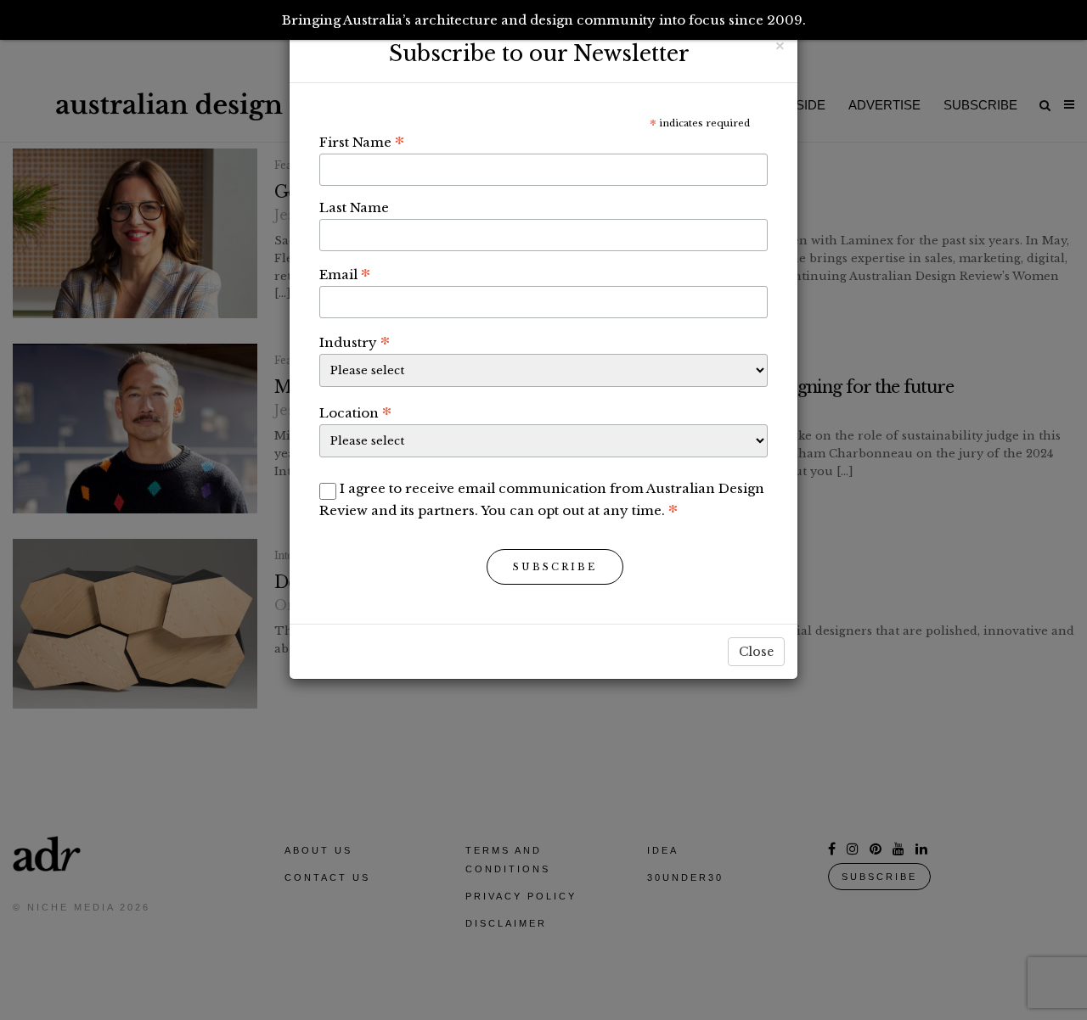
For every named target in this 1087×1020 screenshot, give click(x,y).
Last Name (354, 207)
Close (756, 651)
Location (355, 412)
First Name (361, 141)
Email (344, 274)
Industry (354, 342)
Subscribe (555, 567)
